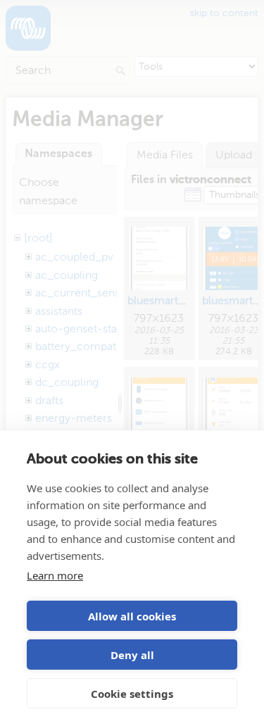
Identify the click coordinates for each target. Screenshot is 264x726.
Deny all (132, 655)
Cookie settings (132, 694)
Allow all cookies (132, 616)
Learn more (55, 575)
